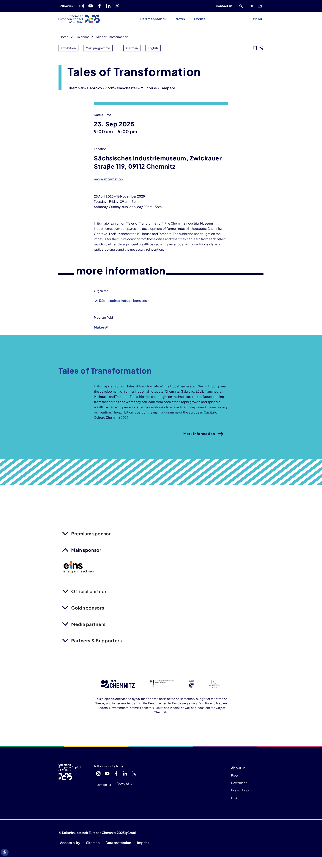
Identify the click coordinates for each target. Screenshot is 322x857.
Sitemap (93, 842)
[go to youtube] (90, 5)
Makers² (101, 327)
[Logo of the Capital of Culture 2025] (79, 19)
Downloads (239, 783)
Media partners (88, 624)
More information (199, 433)
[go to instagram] (81, 5)
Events (199, 19)
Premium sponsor (91, 533)
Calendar (82, 37)
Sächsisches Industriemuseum (124, 300)
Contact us (224, 6)
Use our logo (240, 790)
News (180, 19)
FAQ (234, 798)
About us (238, 768)
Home (64, 37)
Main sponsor (86, 550)
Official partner (88, 591)
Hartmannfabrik (153, 19)
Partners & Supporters (96, 640)
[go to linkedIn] (108, 5)
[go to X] (117, 5)
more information (108, 179)
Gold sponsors (87, 607)
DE (252, 6)
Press (235, 775)
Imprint (143, 842)
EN (260, 6)
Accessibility (70, 842)
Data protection (118, 842)
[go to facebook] (99, 5)
